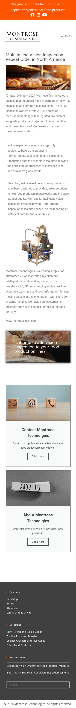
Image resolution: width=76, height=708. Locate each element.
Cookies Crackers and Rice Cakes (26, 640)
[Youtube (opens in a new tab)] (44, 15)
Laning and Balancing (19, 612)
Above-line (13, 608)
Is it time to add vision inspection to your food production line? (36, 347)
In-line (10, 603)
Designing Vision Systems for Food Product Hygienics (38, 665)
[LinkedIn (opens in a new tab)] (38, 15)
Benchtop (12, 599)
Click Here (38, 456)
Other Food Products (19, 645)
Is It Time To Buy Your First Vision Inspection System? (38, 672)
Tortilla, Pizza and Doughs (22, 636)
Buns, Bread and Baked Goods (24, 631)
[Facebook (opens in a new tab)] (32, 15)
